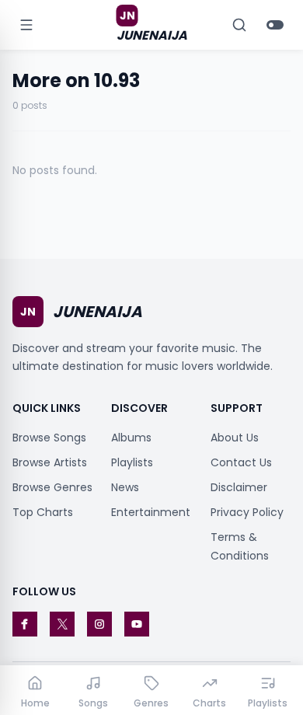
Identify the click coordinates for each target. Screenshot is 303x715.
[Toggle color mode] (275, 24)
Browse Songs (49, 437)
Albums (131, 437)
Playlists (132, 462)
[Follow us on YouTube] (136, 624)
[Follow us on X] (62, 624)
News (125, 487)
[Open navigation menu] (26, 25)
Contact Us (241, 462)
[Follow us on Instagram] (99, 624)
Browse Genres (52, 487)
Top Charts (42, 512)
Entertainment (150, 512)
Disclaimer (239, 487)
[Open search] (239, 25)
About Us (235, 437)
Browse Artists (49, 462)
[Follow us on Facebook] (24, 624)
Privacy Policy (247, 512)
